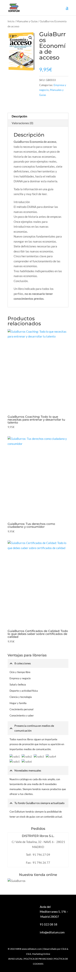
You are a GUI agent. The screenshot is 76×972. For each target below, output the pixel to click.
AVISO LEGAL (15, 958)
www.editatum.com (32, 948)
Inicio (11, 21)
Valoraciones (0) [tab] (22, 123)
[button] (30, 37)
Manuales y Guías (27, 21)
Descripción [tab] (19, 116)
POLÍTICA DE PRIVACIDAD (38, 958)
